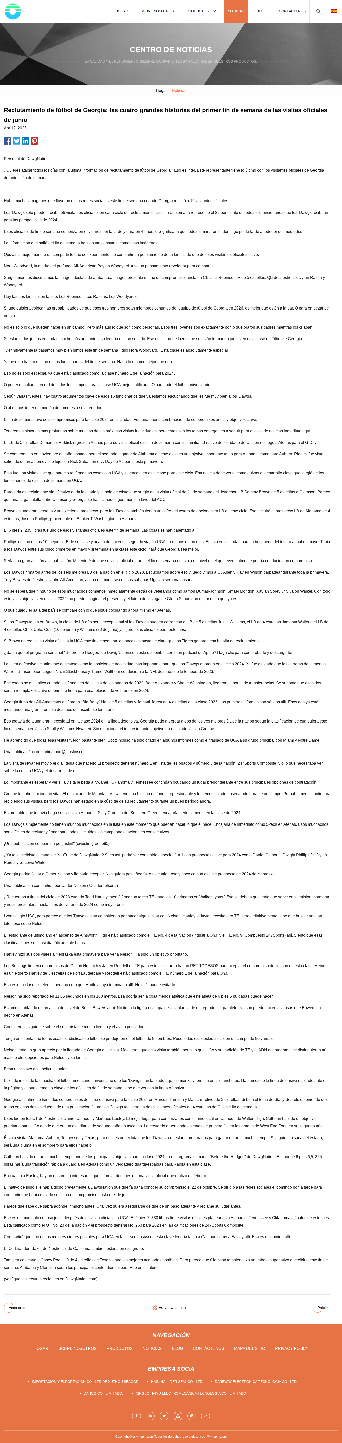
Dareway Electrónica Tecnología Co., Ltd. (256, 1382)
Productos (197, 11)
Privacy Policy (292, 1348)
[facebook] (136, 1416)
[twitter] (164, 1416)
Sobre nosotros (157, 11)
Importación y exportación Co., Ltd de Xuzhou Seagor (85, 1382)
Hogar (121, 11)
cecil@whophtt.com (213, 1436)
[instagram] (191, 1416)
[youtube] (178, 1416)
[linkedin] (150, 1416)
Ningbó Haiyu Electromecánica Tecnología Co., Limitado (191, 1393)
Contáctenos (292, 11)
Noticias (236, 11)
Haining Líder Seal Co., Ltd (176, 1382)
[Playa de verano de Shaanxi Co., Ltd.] (12, 11)
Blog (261, 11)
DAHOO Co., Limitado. (103, 1393)
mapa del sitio (249, 1348)
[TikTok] (205, 1416)
